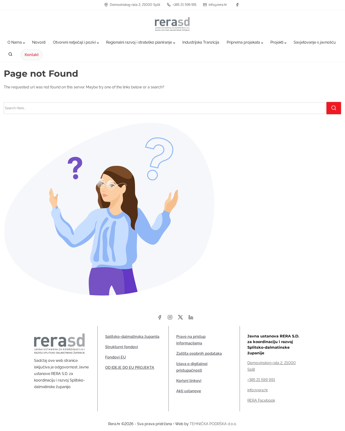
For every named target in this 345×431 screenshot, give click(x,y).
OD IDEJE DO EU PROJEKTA (129, 367)
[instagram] (170, 319)
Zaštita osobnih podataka (199, 353)
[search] (10, 55)
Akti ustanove (188, 391)
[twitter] (180, 319)
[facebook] (237, 4)
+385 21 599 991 (184, 5)
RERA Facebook (261, 400)
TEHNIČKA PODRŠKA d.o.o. (213, 424)
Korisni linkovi (188, 380)
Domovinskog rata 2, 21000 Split (134, 5)
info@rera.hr (217, 5)
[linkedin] (190, 319)
